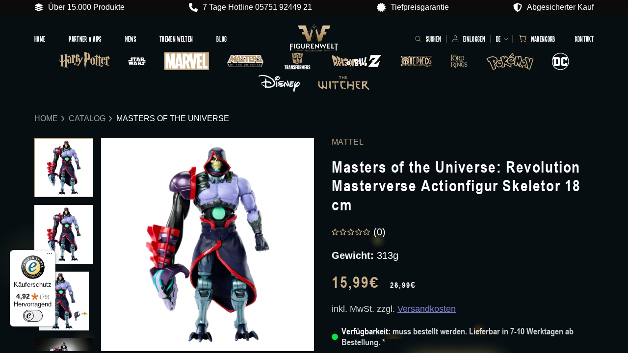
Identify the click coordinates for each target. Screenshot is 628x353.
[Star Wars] (137, 61)
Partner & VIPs (85, 39)
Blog (221, 39)
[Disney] (279, 83)
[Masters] (245, 61)
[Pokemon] (510, 61)
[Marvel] (187, 61)
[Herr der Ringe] (459, 61)
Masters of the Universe (172, 118)
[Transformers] (297, 61)
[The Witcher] (343, 83)
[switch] (33, 316)
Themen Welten (176, 39)
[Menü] (49, 256)
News (130, 39)
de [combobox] (498, 39)
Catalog (87, 118)
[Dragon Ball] (357, 61)
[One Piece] (416, 61)
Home (39, 39)
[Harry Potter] (84, 61)
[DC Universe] (560, 61)
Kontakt (584, 39)
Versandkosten (426, 309)
